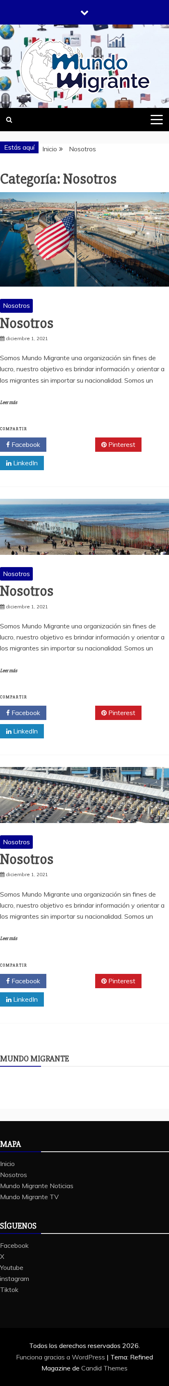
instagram (14, 1278)
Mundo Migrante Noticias (36, 1186)
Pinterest (121, 444)
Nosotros (16, 305)
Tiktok (9, 1289)
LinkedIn (24, 463)
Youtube (11, 1267)
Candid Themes (104, 1368)
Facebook (25, 444)
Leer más (8, 402)
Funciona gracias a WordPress (61, 1357)
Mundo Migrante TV (29, 1197)
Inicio (7, 1163)
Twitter (73, 444)
